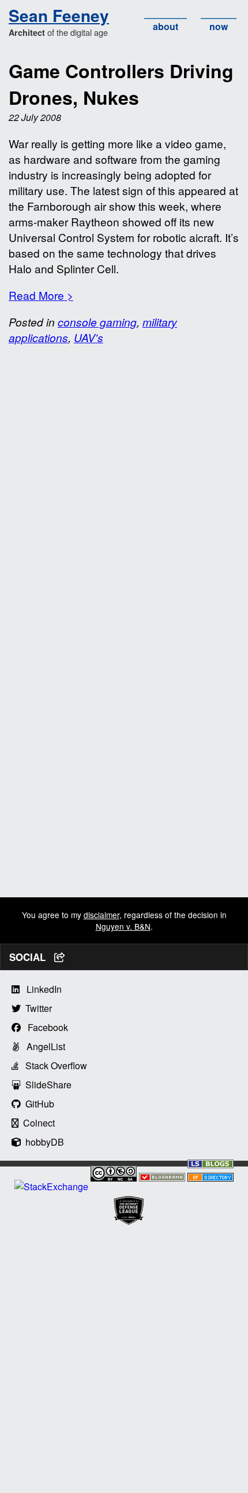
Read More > (41, 295)
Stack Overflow (52, 1065)
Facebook (44, 1027)
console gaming (97, 321)
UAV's (88, 337)
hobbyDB (42, 1142)
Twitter (36, 1008)
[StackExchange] (51, 1186)
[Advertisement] (124, 772)
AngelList (42, 1046)
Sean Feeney (59, 15)
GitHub (37, 1103)
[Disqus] (124, 500)
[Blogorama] (162, 1177)
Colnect (36, 1122)
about (165, 26)
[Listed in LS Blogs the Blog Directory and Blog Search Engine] (210, 1164)
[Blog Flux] (210, 1177)
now (218, 26)
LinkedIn (41, 989)
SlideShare (46, 1084)
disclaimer (101, 914)
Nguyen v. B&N (123, 926)
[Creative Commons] (114, 1174)
